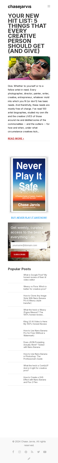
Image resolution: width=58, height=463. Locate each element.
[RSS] (32, 452)
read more (16, 138)
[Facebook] (13, 452)
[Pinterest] (26, 452)
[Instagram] (19, 452)
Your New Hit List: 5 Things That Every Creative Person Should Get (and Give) (27, 33)
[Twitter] (38, 452)
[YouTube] (45, 452)
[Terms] (29, 458)
